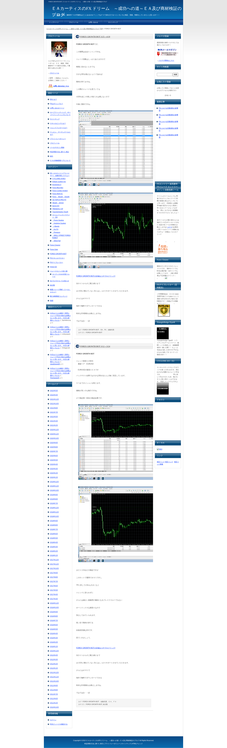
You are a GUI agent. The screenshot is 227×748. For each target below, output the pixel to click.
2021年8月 (54, 408)
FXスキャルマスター (57, 258)
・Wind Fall (56, 241)
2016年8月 (54, 616)
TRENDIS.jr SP (57, 209)
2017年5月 (54, 590)
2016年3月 (54, 638)
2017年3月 (54, 599)
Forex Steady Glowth (60, 197)
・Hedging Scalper (59, 223)
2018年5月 (54, 538)
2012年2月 (54, 664)
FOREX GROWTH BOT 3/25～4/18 (95, 37)
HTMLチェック (137, 744)
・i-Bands (55, 226)
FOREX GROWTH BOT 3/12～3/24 (95, 346)
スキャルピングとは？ (58, 123)
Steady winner (58, 203)
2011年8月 (54, 690)
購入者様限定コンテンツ (58, 296)
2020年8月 (54, 447)
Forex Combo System (60, 191)
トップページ (54, 22)
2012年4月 (54, 655)
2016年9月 (54, 612)
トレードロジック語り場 (58, 271)
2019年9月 (54, 495)
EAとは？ (53, 99)
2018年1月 (54, 555)
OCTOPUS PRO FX (59, 200)
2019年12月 (54, 482)
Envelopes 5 (56, 185)
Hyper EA (53, 267)
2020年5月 (54, 460)
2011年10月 (54, 681)
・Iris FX (55, 229)
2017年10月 (54, 568)
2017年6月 (54, 586)
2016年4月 (54, 633)
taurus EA (55, 206)
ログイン (53, 720)
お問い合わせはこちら (61, 86)
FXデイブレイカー (56, 262)
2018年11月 (54, 512)
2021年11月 (54, 399)
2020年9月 (54, 443)
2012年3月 (54, 659)
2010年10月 (54, 707)
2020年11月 (54, 434)
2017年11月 (54, 564)
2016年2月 (54, 642)
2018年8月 (54, 525)
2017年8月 (54, 577)
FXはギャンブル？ (56, 104)
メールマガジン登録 (57, 147)
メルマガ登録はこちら (166, 60)
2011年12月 (54, 672)
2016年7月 (54, 620)
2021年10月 (54, 404)
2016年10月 (54, 607)
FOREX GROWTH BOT (94, 332)
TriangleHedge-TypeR (60, 212)
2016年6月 (54, 625)
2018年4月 (54, 542)
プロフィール (54, 73)
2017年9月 (54, 573)
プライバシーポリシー (58, 139)
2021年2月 (54, 425)
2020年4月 (54, 464)
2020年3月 (54, 469)
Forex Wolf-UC (57, 194)
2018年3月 (54, 547)
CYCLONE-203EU (59, 179)
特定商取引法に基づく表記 (59, 152)
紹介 (51, 156)
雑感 (51, 301)
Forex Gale (54, 249)
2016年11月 (54, 603)
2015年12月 (54, 651)
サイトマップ (55, 119)
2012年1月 (54, 668)
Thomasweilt (54, 378)
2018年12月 (54, 508)
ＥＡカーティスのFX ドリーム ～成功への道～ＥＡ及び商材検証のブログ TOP (75, 29)
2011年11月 (54, 677)
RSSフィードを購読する (59, 724)
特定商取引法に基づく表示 (93, 744)
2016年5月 (54, 629)
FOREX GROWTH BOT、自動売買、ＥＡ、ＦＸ (99, 702)
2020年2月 (54, 473)
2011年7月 (54, 694)
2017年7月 (54, 581)
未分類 (105, 704)
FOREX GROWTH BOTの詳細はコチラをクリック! (95, 276)
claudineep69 (55, 364)
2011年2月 (54, 703)
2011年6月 (54, 699)
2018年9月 (54, 521)
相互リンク (161, 462)
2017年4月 (54, 594)
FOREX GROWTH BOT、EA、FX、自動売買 (98, 330)
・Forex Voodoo (58, 220)
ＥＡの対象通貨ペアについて (60, 160)
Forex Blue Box (57, 188)
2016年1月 (54, 646)
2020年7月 (54, 451)
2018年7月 (54, 529)
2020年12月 (54, 430)
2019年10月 (54, 490)
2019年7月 (54, 503)
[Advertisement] (176, 162)
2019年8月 (54, 499)
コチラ (169, 227)
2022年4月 (54, 395)
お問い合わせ (93, 22)
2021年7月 (54, 412)
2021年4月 (54, 421)
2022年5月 (54, 391)
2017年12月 (54, 560)
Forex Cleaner (55, 245)
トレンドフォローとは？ (58, 128)
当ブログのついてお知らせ (59, 281)
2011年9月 (54, 685)
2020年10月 (54, 438)
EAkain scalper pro (59, 182)
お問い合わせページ (57, 108)
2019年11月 (54, 486)
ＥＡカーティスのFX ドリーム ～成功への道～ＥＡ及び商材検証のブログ (112, 740)
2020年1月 (54, 477)
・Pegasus (56, 232)
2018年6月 (54, 534)
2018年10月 (54, 516)
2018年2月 (54, 551)
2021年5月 (54, 417)
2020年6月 (54, 456)
